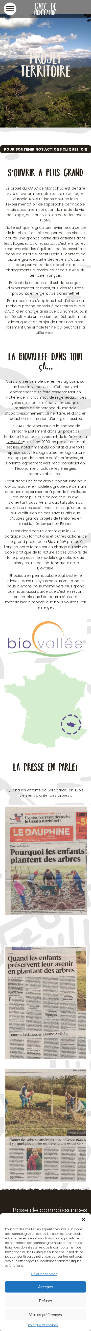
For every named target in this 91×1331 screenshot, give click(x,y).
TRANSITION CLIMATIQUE (40, 119)
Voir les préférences (45, 1315)
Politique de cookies (43, 1325)
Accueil (10, 119)
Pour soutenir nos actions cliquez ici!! (45, 149)
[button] (83, 1219)
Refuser (45, 1301)
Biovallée (15, 441)
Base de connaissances (50, 1210)
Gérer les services (44, 1274)
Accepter (45, 1287)
